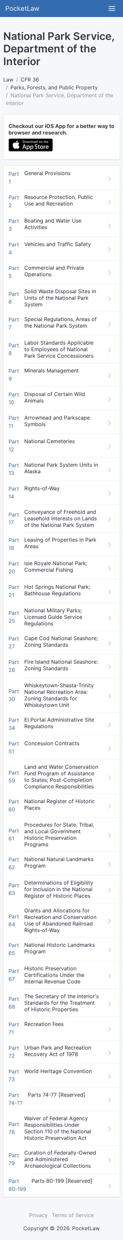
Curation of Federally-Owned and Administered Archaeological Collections (60, 1159)
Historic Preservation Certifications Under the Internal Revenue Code (54, 975)
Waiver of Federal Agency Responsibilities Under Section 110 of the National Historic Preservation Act (57, 1128)
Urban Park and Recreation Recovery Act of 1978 (57, 1050)
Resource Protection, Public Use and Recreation (58, 200)
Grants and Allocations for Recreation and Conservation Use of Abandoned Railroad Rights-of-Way (60, 920)
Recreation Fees (44, 1024)
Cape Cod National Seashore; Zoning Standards (61, 641)
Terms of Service (73, 1215)
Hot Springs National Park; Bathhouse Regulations (57, 590)
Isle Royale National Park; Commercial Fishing (55, 566)
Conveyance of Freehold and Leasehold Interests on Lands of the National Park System (60, 518)
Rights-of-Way (42, 488)
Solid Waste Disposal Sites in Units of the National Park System (60, 298)
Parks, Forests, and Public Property (54, 87)
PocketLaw (22, 8)
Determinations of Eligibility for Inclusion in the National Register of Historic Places (58, 889)
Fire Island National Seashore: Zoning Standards (61, 665)
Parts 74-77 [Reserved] (56, 1094)
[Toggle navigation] (112, 8)
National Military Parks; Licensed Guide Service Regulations (53, 617)
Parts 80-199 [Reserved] (61, 1180)
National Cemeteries (49, 441)
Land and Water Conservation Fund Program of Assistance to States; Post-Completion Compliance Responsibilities (61, 777)
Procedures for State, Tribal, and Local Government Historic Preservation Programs (59, 834)
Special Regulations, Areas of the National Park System (60, 322)
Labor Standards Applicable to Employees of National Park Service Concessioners (58, 349)
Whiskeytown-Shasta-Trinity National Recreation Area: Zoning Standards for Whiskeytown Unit (59, 695)
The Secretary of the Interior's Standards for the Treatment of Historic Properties (61, 1003)
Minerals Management (51, 370)
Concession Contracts (51, 743)
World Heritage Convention (58, 1071)
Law (8, 79)
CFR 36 (30, 79)
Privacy (38, 1215)
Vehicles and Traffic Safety (57, 244)
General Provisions (47, 173)
